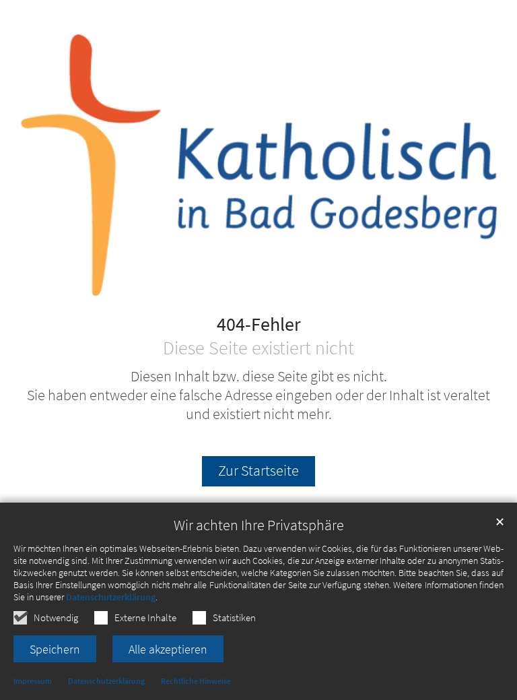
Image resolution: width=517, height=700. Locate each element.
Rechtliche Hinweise (196, 681)
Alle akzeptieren (168, 649)
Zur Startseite (258, 471)
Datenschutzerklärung (111, 597)
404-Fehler (259, 324)
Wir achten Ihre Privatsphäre (259, 525)
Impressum (32, 681)
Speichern (55, 649)
